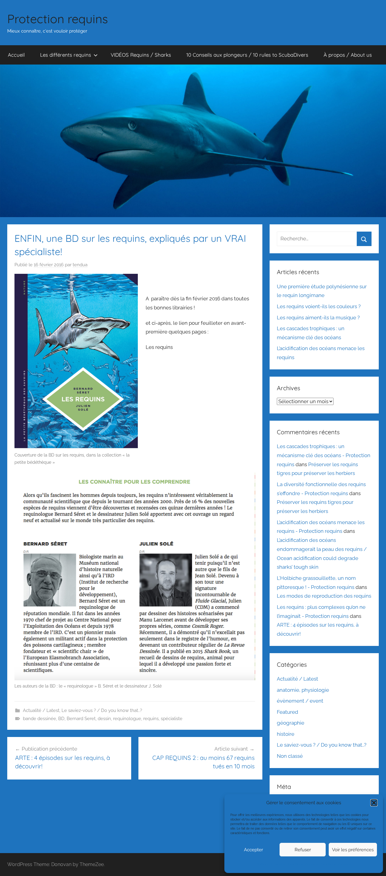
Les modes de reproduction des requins (324, 596)
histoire (285, 734)
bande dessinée (39, 718)
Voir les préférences (353, 849)
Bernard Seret (81, 718)
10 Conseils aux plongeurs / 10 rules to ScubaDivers (247, 55)
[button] (374, 803)
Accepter (253, 849)
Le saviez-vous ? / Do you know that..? (102, 710)
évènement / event (300, 701)
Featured (287, 712)
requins (151, 718)
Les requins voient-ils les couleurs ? (319, 306)
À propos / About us (348, 55)
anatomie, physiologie (303, 690)
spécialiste (171, 718)
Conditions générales (303, 864)
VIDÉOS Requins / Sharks (141, 55)
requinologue (127, 718)
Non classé (290, 756)
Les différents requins (65, 55)
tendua (80, 264)
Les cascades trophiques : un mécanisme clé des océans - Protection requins (323, 455)
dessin (104, 718)
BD (61, 718)
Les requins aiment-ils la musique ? (318, 318)
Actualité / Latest (41, 710)
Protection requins (57, 18)
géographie (290, 723)
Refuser (303, 849)
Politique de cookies (271, 864)
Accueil (16, 55)
